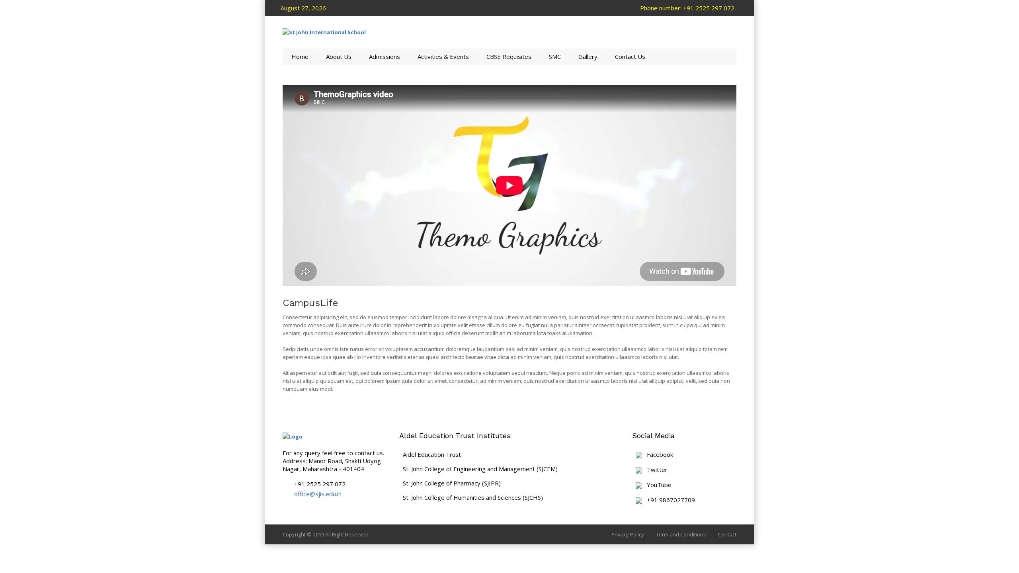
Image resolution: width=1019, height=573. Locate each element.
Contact (727, 534)
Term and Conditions (681, 534)
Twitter (655, 470)
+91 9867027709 (668, 500)
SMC (555, 56)
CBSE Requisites (508, 56)
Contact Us (630, 56)
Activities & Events (443, 56)
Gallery (587, 56)
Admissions (384, 56)
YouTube (657, 485)
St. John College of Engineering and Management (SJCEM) (480, 469)
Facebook (657, 454)
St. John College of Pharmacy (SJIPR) (452, 483)
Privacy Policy (627, 534)
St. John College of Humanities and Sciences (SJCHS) (473, 497)
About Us (338, 56)
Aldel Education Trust (432, 454)
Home (299, 56)
